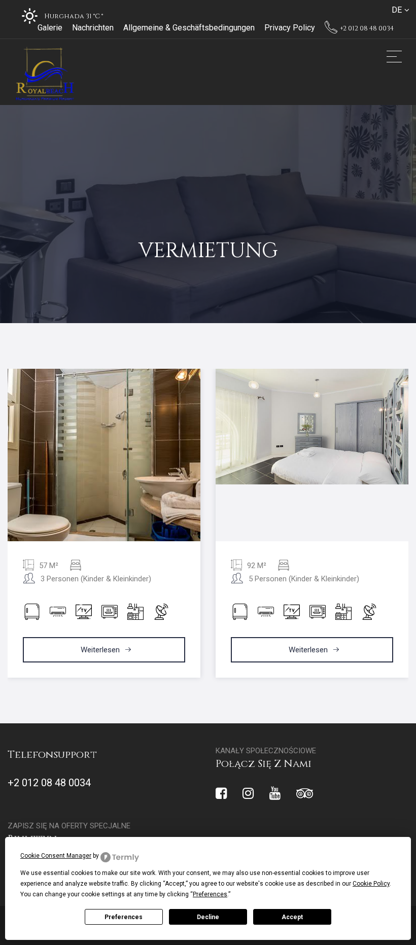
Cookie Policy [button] (371, 883)
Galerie (50, 27)
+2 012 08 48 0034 (366, 28)
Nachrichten (93, 27)
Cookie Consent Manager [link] (55, 855)
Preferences (124, 917)
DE (397, 10)
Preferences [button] (210, 894)
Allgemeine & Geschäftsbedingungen (189, 27)
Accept (292, 917)
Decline (208, 917)
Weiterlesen (101, 649)
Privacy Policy (289, 27)
